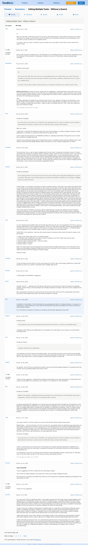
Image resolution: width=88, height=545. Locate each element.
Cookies (40, 544)
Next (25, 536)
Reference (79, 29)
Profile (61, 14)
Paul (6, 220)
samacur (7, 258)
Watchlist (29, 14)
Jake (8, 49)
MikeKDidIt (8, 63)
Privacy (30, 544)
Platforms (56, 3)
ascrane (7, 494)
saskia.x (7, 166)
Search (45, 14)
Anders (7, 315)
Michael (7, 270)
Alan (6, 29)
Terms (34, 544)
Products (25, 3)
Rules (77, 14)
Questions (20, 9)
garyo (7, 281)
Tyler (6, 417)
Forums (7, 9)
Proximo (7, 463)
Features (40, 3)
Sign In (81, 3)
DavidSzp (8, 147)
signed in (38, 539)
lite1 (6, 299)
